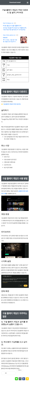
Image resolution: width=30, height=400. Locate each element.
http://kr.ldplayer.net (8, 23)
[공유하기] (10, 373)
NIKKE (5, 37)
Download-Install (15, 2)
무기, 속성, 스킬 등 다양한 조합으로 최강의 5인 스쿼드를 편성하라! (10, 41)
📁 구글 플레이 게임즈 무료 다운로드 (11, 104)
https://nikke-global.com (9, 35)
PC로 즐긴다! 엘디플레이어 (12, 25)
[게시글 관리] (13, 373)
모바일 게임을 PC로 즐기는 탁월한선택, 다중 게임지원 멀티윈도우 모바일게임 (15, 28)
